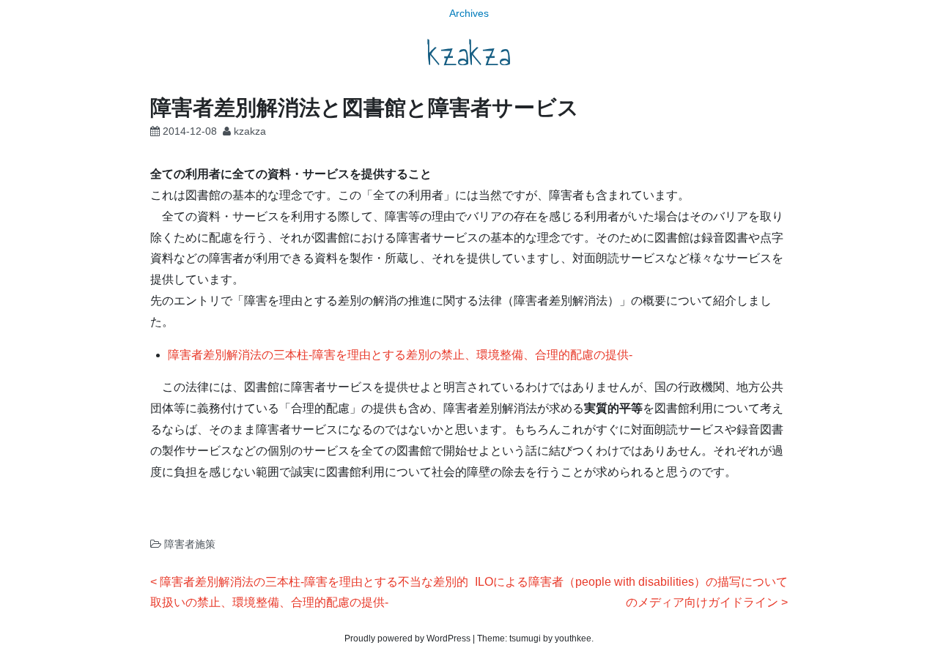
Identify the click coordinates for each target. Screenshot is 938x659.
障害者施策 (189, 544)
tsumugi (525, 638)
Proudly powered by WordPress (407, 638)
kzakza (469, 54)
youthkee (573, 638)
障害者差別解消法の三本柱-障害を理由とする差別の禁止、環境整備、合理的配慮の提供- (400, 355)
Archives (469, 13)
